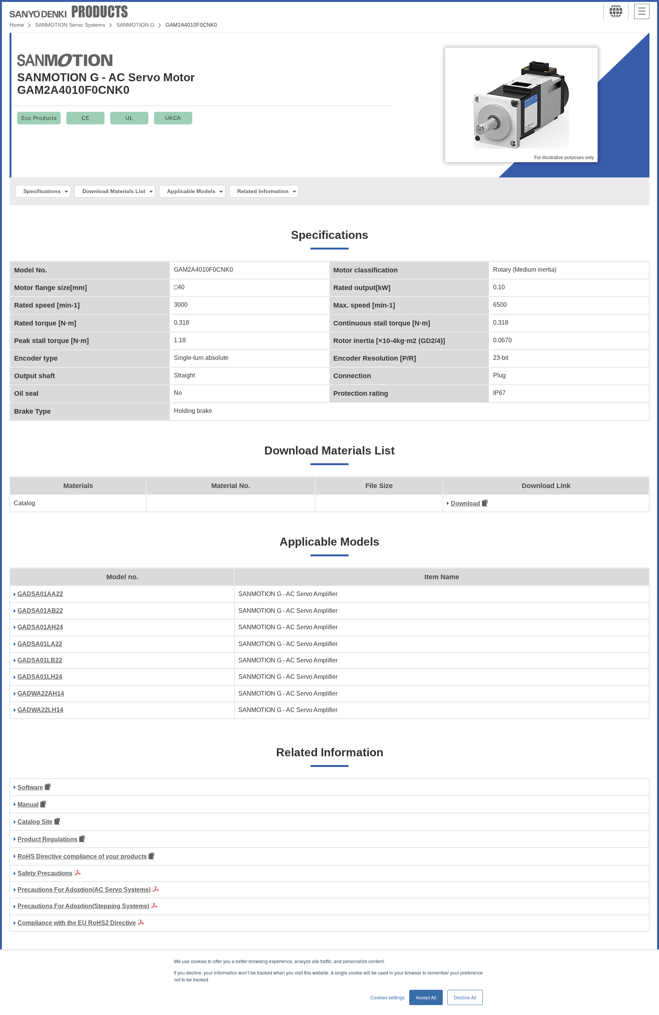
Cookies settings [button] (387, 997)
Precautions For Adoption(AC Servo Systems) (84, 889)
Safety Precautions (45, 873)
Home (17, 25)
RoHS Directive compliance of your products (82, 856)
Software (30, 787)
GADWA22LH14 (40, 710)
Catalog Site (35, 821)
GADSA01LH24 (40, 676)
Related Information (263, 191)
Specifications (42, 191)
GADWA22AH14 (41, 693)
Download (465, 503)
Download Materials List (113, 191)
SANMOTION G (135, 25)
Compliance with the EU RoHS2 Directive (77, 923)
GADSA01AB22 (40, 610)
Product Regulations (47, 839)
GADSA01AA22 (40, 594)
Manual (28, 804)
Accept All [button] (426, 997)
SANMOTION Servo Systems (70, 25)
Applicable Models (191, 191)
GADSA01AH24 (40, 627)
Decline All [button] (465, 997)
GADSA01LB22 (40, 660)
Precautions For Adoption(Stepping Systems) (83, 906)
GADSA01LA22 (40, 644)
